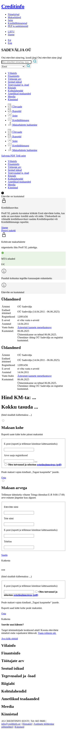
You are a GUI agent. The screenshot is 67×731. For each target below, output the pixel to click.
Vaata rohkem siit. (47, 633)
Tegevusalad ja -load (18, 84)
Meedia (11, 96)
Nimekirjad (13, 14)
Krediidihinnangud (17, 23)
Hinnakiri (27, 724)
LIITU (11, 31)
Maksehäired (14, 17)
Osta (3, 477)
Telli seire (21, 155)
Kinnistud (13, 99)
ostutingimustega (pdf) (49, 464)
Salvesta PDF (8, 155)
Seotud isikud (15, 81)
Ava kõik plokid (9, 638)
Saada (4, 555)
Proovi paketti (8, 230)
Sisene (11, 34)
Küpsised (19, 726)
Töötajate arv (14, 79)
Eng (10, 43)
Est (9, 40)
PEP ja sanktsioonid (18, 26)
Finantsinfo (13, 76)
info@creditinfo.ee (10, 724)
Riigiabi (12, 87)
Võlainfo (12, 73)
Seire (10, 20)
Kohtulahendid (15, 90)
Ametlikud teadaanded (19, 93)
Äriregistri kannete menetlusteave (34, 327)
